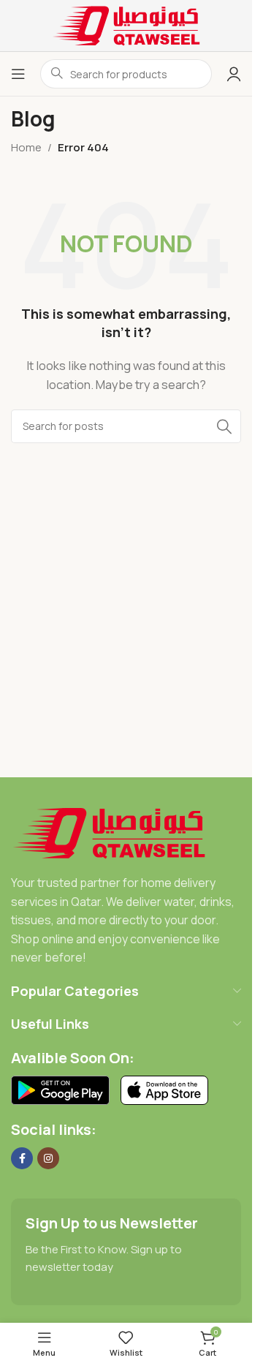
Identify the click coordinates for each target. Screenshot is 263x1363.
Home (26, 147)
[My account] (233, 73)
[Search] (224, 426)
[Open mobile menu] (18, 73)
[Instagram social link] (48, 1158)
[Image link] (109, 831)
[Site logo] (126, 24)
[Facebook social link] (22, 1158)
